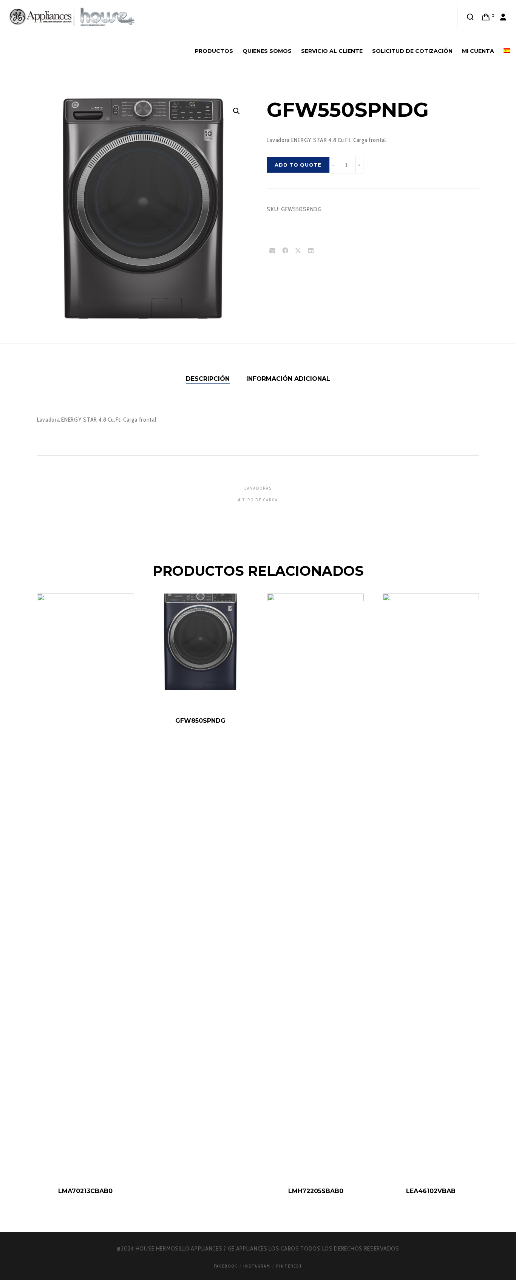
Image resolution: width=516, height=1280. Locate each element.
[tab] (207, 379)
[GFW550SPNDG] (272, 251)
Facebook (226, 1266)
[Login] (503, 17)
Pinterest (289, 1266)
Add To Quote (298, 165)
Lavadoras (258, 488)
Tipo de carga (260, 499)
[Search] (470, 17)
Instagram (256, 1266)
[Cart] (486, 17)
